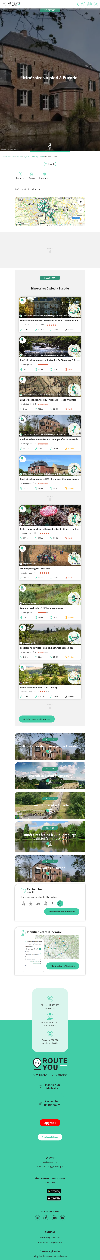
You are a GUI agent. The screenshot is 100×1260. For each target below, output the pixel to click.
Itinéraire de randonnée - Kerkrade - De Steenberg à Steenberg (52, 360)
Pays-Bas (19, 157)
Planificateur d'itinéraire (63, 966)
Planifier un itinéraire (52, 1086)
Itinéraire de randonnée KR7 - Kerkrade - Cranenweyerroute (51, 479)
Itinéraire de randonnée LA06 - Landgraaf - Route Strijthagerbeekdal (55, 439)
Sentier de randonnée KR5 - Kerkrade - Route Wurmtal (48, 399)
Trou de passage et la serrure (35, 568)
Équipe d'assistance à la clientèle (51, 1256)
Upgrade (50, 1123)
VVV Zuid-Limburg (13, 149)
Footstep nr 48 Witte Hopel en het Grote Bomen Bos (46, 647)
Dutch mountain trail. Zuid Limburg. (39, 687)
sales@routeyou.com (51, 1242)
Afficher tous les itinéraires (36, 719)
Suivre (32, 178)
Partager (20, 178)
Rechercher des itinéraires (62, 911)
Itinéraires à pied (9, 157)
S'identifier (50, 1137)
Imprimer (44, 178)
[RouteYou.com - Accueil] (14, 4)
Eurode (41, 157)
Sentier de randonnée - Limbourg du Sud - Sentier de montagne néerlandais (59, 320)
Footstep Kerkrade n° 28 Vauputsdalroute (41, 608)
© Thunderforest (60, 225)
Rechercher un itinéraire (52, 1103)
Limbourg (34, 157)
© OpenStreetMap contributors (75, 225)
